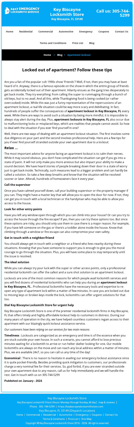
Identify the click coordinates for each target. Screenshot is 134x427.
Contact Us (121, 31)
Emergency (85, 31)
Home (9, 31)
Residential (25, 31)
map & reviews (106, 402)
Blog (91, 43)
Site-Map (86, 419)
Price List (77, 43)
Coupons (103, 31)
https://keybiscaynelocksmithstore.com (80, 406)
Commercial (45, 31)
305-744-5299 (121, 13)
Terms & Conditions (54, 419)
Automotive (66, 31)
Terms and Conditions (53, 43)
